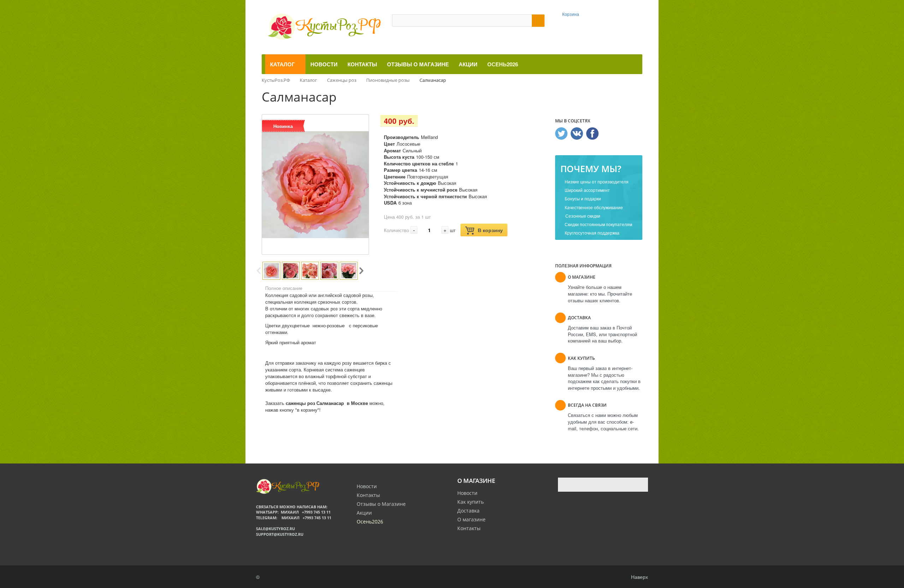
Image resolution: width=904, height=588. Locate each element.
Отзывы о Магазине (381, 504)
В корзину (490, 230)
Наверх (639, 576)
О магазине (471, 519)
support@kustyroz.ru (279, 534)
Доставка (468, 510)
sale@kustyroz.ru (275, 528)
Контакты (469, 528)
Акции (364, 512)
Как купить (470, 501)
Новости (467, 493)
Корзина (570, 14)
